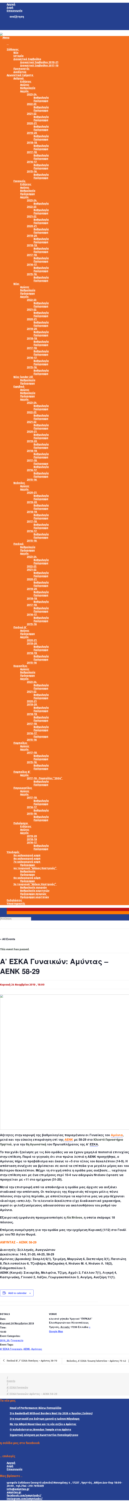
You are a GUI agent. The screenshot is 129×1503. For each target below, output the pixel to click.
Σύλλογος (13, 49)
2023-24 (32, 94)
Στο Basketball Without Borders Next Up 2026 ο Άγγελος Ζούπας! (51, 1413)
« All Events (7, 939)
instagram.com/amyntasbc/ (24, 1498)
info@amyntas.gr (18, 1489)
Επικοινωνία (14, 10)
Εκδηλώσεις (14, 900)
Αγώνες (24, 84)
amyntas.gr (14, 1492)
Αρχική (11, 4)
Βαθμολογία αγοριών (33, 887)
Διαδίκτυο (19, 72)
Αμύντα (117, 1135)
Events (11, 1381)
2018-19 (32, 142)
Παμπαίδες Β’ (22, 771)
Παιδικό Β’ (20, 627)
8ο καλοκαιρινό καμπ (26, 858)
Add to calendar (17, 1293)
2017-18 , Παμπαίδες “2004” (45, 778)
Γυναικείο (19, 181)
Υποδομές (13, 852)
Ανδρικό (18, 78)
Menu (5, 37)
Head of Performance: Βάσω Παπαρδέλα (35, 1408)
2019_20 (4, 1340)
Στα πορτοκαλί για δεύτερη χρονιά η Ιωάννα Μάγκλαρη (44, 1418)
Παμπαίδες (20, 743)
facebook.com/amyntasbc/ (24, 1495)
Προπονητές (21, 68)
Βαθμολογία (27, 88)
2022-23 (32, 104)
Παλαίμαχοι (21, 823)
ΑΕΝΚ (68, 1139)
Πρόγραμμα (41, 100)
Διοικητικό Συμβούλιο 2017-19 (39, 65)
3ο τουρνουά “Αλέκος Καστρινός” (35, 884)
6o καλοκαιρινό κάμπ (27, 877)
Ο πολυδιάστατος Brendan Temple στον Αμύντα (40, 1429)
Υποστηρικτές (16, 903)
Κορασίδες (20, 666)
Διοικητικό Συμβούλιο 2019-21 (39, 62)
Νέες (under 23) (23, 377)
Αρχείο (24, 91)
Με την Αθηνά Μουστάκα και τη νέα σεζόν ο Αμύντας (43, 1424)
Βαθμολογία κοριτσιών (34, 890)
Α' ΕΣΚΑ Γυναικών (11, 1349)
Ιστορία (18, 55)
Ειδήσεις (25, 81)
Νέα (15, 52)
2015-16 (32, 171)
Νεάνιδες (19, 482)
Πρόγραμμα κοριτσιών (34, 897)
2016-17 (32, 161)
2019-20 (32, 133)
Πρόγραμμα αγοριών (33, 893)
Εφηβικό (19, 386)
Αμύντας (36, 1349)
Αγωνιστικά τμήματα (20, 75)
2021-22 (32, 113)
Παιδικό (18, 544)
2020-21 (32, 123)
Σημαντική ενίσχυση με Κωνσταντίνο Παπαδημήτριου (44, 1435)
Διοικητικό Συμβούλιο (27, 59)
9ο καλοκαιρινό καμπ (26, 855)
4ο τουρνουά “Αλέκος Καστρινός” (35, 868)
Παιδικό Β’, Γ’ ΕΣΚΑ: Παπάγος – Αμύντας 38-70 (31, 1360)
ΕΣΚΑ (94, 1144)
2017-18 (32, 152)
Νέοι (16, 283)
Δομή (10, 7)
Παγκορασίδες (23, 788)
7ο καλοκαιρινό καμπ (27, 861)
